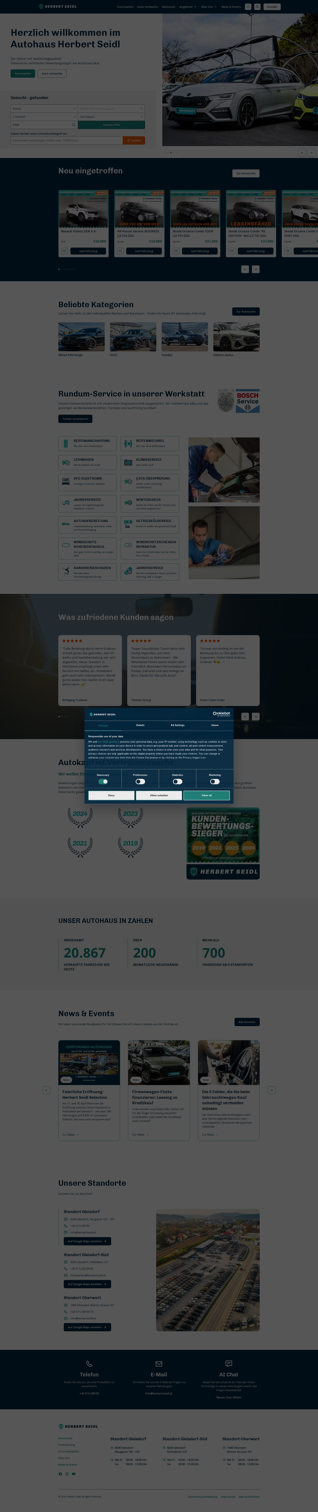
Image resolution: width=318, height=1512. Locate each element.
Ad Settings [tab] (178, 725)
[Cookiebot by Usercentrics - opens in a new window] (215, 714)
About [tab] (215, 725)
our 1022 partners (109, 741)
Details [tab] (140, 725)
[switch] (140, 781)
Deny (111, 795)
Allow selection (159, 795)
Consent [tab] (103, 725)
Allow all (207, 795)
